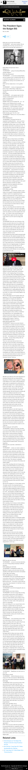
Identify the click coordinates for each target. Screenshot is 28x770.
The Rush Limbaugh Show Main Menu (11, 6)
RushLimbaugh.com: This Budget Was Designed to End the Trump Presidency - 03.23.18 (13, 742)
